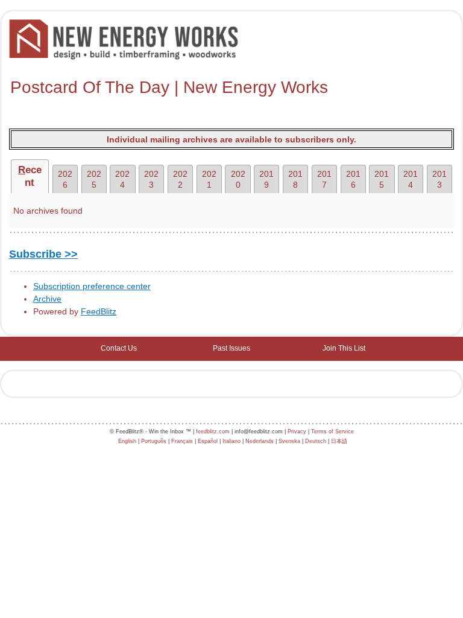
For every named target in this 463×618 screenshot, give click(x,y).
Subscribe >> (43, 254)
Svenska (289, 441)
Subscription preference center (92, 286)
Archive (47, 299)
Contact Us (119, 348)
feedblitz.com (213, 431)
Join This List (344, 348)
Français (182, 441)
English (127, 441)
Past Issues (231, 348)
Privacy (297, 431)
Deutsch (315, 441)
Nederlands (259, 441)
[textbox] (231, 87)
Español (208, 441)
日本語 (339, 441)
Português (153, 441)
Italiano (231, 441)
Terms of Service (332, 431)
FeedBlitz (98, 311)
